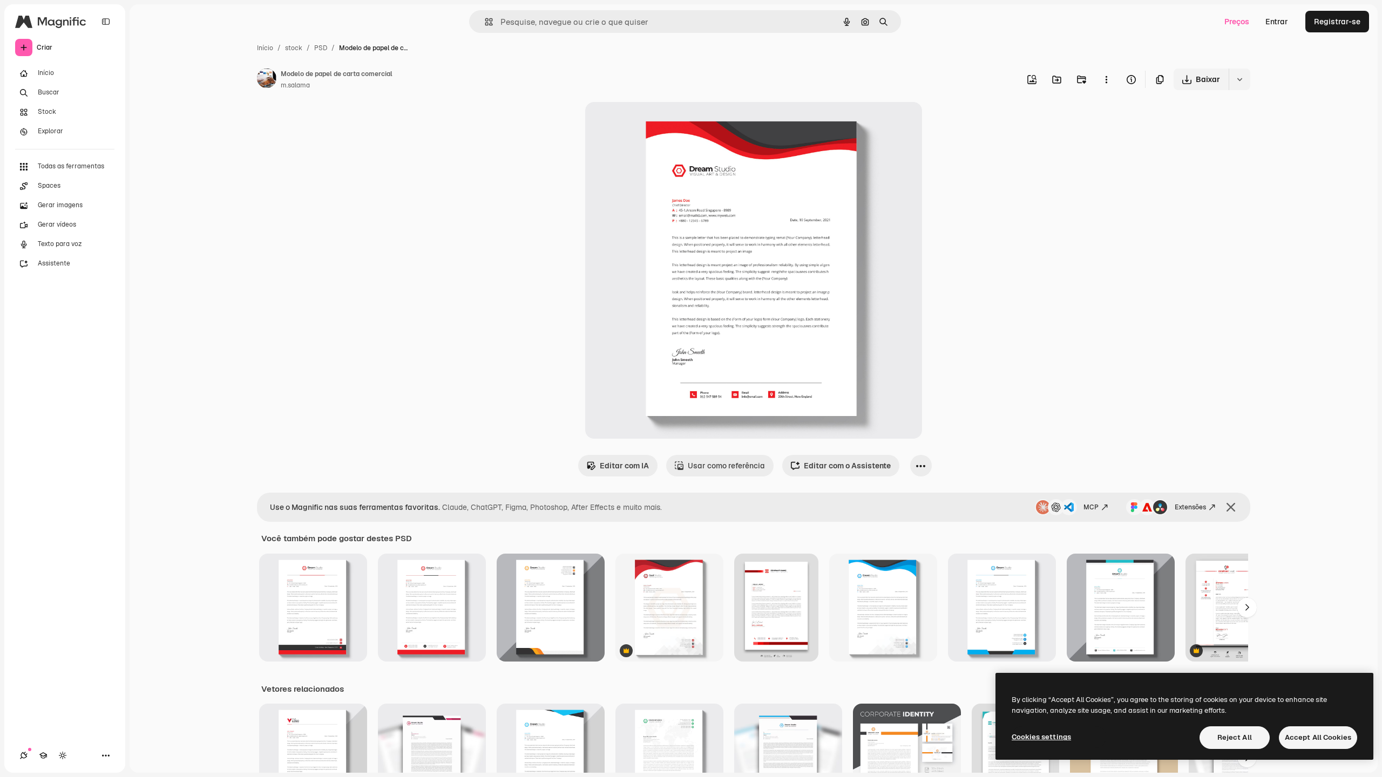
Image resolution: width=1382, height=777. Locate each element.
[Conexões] (23, 755)
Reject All (1234, 737)
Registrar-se (1337, 21)
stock (293, 48)
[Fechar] (1230, 507)
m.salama (295, 85)
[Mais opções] (1106, 79)
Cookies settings (1041, 736)
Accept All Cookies (1318, 737)
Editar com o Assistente (847, 466)
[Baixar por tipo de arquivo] (1239, 79)
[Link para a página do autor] (266, 80)
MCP (1091, 507)
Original (654, 123)
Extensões (1190, 507)
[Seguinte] (1247, 608)
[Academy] (43, 755)
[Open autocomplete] (484, 22)
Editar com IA (624, 466)
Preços (1236, 21)
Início (265, 48)
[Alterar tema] (62, 755)
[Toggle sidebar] (105, 21)
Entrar (1276, 21)
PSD (320, 48)
